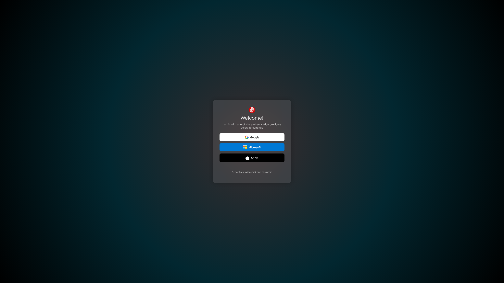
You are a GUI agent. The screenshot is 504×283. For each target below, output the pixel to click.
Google (254, 137)
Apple (254, 158)
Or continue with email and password (252, 172)
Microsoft (254, 147)
